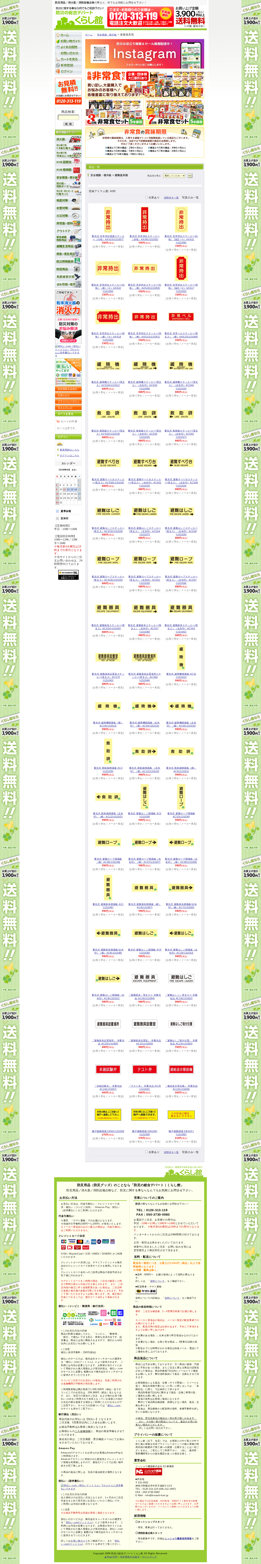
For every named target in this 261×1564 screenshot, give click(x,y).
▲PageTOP (111, 1556)
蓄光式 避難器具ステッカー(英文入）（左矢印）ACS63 (181, 628)
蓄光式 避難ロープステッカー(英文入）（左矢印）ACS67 (181, 579)
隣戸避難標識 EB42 (108, 1131)
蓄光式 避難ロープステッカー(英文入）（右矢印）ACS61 (144, 579)
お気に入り (64, 395)
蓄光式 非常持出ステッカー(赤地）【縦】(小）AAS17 (181, 288)
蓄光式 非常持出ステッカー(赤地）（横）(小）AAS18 (108, 336)
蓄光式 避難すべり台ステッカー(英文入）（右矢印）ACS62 (144, 482)
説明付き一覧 (171, 197)
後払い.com (113, 1405)
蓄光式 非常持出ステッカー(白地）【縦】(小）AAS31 (181, 239)
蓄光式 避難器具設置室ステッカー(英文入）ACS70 (108, 677)
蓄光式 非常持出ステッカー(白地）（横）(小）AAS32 (108, 288)
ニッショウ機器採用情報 (178, 1538)
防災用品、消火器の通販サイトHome (68, 35)
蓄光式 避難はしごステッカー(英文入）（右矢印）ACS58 (181, 531)
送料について (157, 1281)
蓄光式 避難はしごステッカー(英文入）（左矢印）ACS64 (144, 531)
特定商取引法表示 (67, 388)
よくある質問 (68, 47)
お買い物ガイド (68, 41)
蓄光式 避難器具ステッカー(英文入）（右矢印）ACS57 (145, 628)
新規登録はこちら (69, 449)
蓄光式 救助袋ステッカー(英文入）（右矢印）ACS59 (145, 433)
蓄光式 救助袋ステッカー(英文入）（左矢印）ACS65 (181, 433)
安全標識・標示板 (107, 34)
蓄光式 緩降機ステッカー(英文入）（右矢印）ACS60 (145, 385)
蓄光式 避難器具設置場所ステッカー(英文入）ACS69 (144, 677)
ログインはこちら (69, 455)
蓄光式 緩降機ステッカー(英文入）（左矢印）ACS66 (181, 385)
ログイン (68, 71)
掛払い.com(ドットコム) (79, 1522)
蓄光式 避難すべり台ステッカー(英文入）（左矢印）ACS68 (181, 482)
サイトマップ (65, 407)
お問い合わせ (68, 53)
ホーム (89, 34)
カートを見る (68, 59)
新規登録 (68, 65)
